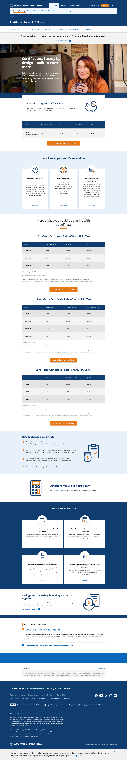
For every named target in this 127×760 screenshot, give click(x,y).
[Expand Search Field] (112, 5)
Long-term (74, 29)
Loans (39, 11)
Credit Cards (31, 11)
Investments (78, 11)
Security (42, 698)
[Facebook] (96, 695)
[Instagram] (110, 695)
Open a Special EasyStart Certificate (63, 143)
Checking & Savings (19, 11)
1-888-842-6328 (37, 688)
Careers (22, 695)
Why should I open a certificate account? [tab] (43, 629)
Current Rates (33, 695)
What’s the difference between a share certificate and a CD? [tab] (51, 645)
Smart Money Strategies (65, 11)
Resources (87, 29)
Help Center (14, 698)
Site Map (24, 698)
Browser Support (54, 698)
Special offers (15, 29)
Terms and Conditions (37, 734)
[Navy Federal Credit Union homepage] (26, 5)
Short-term (61, 29)
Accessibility (67, 698)
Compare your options (29, 609)
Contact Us (61, 695)
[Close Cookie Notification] (114, 751)
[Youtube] (101, 695)
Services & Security (48, 11)
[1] (38, 134)
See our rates (35, 205)
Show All (102, 668)
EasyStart (47, 29)
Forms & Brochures (47, 695)
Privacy (33, 698)
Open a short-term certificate (65, 360)
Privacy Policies (77, 755)
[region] (63, 754)
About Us (13, 695)
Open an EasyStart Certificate (65, 290)
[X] (106, 695)
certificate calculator (58, 490)
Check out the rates (61, 41)
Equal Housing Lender (55, 705)
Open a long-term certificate (65, 423)
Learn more (42, 545)
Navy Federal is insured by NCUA (28, 705)
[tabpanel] (63, 638)
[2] (91, 369)
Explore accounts (32, 29)
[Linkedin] (115, 695)
